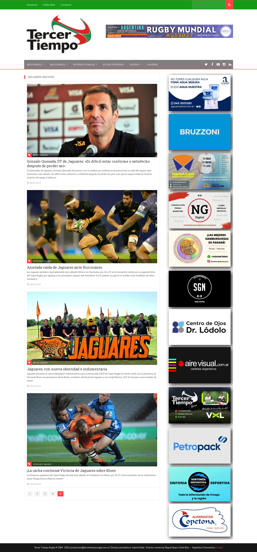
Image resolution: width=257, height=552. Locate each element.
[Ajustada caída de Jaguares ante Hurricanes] (92, 226)
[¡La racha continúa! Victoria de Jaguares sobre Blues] (92, 430)
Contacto (65, 4)
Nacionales (57, 64)
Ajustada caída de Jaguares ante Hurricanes (64, 267)
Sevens (134, 64)
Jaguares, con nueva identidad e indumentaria (67, 369)
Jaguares (44, 155)
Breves (36, 155)
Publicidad (49, 4)
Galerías (152, 64)
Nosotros (32, 4)
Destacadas (38, 261)
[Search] (229, 4)
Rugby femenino (113, 64)
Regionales (34, 64)
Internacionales (84, 64)
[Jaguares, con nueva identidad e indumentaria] (92, 328)
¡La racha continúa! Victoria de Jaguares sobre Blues (71, 470)
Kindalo (219, 547)
